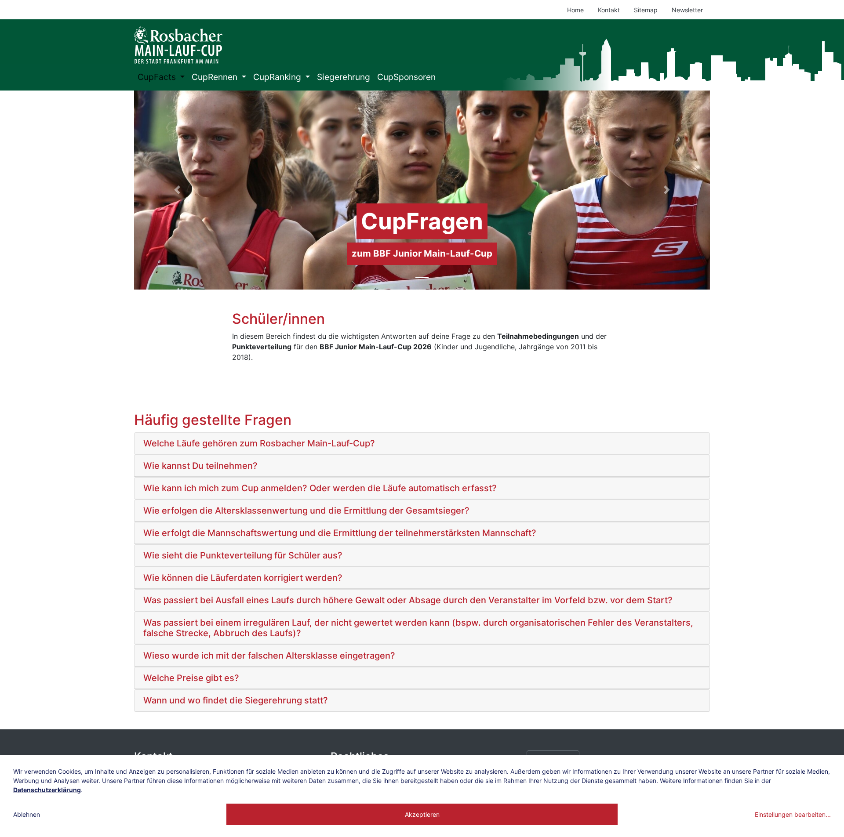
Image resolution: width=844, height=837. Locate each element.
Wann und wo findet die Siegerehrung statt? (235, 700)
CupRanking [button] (278, 77)
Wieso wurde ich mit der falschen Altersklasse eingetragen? (269, 655)
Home (575, 10)
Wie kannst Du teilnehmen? (200, 465)
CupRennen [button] (216, 77)
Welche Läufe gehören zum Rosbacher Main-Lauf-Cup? (259, 443)
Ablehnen (26, 814)
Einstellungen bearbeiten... (793, 814)
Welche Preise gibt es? (191, 678)
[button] (177, 190)
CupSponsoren (406, 77)
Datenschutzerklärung (47, 790)
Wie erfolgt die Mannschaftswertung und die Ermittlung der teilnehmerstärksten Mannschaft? (339, 533)
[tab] (422, 443)
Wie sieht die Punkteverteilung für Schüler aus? (242, 555)
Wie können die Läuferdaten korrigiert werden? (242, 577)
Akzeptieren (422, 814)
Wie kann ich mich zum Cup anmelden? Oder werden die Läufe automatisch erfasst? (320, 488)
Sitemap (646, 10)
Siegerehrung (343, 77)
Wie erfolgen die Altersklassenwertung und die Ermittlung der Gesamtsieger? (306, 510)
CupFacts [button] (158, 77)
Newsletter (687, 10)
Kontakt (609, 10)
